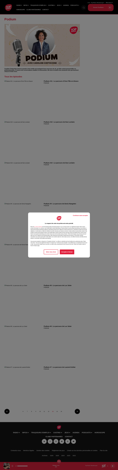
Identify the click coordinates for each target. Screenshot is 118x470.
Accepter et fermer (67, 252)
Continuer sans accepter (80, 215)
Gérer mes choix (51, 252)
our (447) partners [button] (38, 226)
